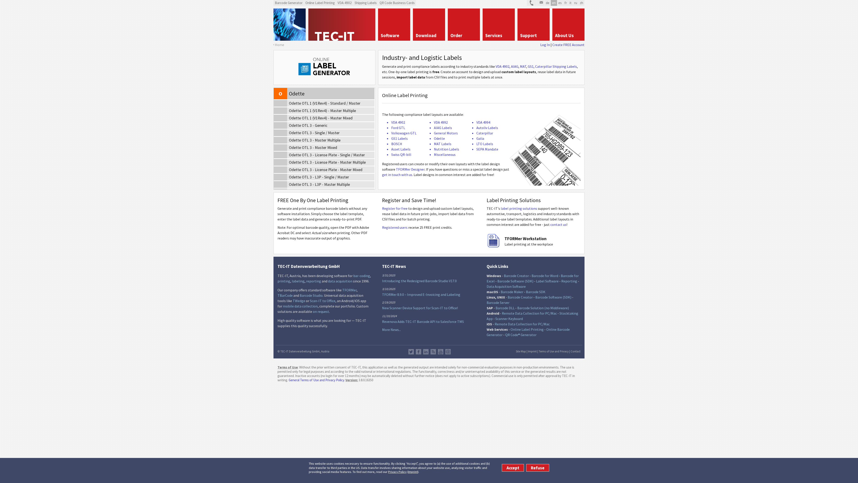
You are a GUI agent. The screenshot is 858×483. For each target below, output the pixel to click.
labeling (298, 281)
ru (575, 3)
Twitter (411, 351)
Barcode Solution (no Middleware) (543, 308)
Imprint (413, 472)
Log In (545, 44)
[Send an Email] (540, 3)
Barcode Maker (512, 292)
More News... (391, 329)
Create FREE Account (568, 44)
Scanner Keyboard (509, 318)
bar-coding (361, 275)
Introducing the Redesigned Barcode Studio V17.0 (419, 281)
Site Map (521, 351)
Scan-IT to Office (322, 301)
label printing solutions (519, 208)
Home (279, 44)
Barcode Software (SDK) (515, 281)
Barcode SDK (535, 292)
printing (284, 281)
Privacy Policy (397, 472)
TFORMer (349, 290)
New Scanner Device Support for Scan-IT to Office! (420, 308)
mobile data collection (300, 306)
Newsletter (448, 351)
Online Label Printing (527, 329)
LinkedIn (426, 351)
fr (565, 3)
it (571, 3)
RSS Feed (433, 351)
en (554, 3)
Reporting (569, 281)
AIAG (514, 66)
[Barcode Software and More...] (289, 24)
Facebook (418, 351)
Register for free (395, 208)
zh (581, 3)
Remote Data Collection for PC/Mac (529, 313)
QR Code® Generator (520, 335)
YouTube (440, 351)
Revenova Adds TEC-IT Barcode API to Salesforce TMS (423, 321)
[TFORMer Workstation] (493, 246)
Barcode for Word (545, 275)
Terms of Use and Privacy (554, 351)
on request (321, 311)
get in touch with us (397, 174)
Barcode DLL (505, 308)
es (560, 3)
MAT (523, 66)
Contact (575, 351)
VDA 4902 (502, 66)
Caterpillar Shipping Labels (556, 66)
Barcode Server (498, 302)
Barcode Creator (516, 275)
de (547, 3)
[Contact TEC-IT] (532, 3)
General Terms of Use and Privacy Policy (316, 380)
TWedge (299, 301)
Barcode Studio (311, 295)
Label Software (547, 281)
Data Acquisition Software (506, 286)
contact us (558, 224)
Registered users (395, 227)
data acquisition (340, 281)
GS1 (531, 66)
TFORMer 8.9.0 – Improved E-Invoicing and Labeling (421, 294)
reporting (313, 281)
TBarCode (285, 295)
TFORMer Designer (410, 169)
